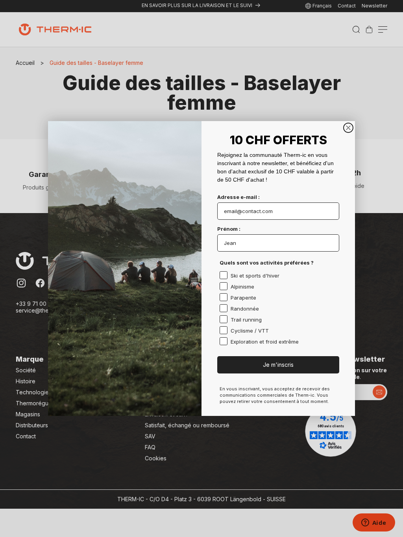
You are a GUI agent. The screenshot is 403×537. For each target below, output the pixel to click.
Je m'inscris (278, 364)
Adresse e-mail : (238, 197)
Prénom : (228, 229)
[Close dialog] (348, 127)
